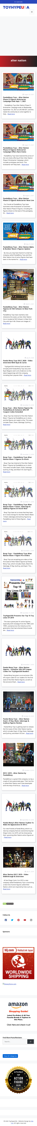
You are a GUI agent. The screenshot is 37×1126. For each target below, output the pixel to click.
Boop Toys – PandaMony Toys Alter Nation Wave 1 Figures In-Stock (17, 458)
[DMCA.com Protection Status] (8, 904)
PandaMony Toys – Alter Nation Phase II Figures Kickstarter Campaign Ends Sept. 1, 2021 (16, 99)
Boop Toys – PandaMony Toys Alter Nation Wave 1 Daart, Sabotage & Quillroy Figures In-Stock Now (17, 506)
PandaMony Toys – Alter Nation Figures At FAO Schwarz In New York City (17, 309)
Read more (11, 114)
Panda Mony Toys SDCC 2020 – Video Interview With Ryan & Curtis (18, 361)
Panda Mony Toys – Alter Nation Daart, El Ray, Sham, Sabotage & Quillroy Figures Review (16, 721)
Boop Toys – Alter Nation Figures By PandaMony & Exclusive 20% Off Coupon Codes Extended (18, 410)
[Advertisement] (18, 36)
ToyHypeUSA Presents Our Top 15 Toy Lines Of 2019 (18, 617)
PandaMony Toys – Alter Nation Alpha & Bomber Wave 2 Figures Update (18, 248)
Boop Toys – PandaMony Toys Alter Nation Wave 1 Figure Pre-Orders (17, 554)
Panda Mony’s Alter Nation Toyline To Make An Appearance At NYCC (18, 824)
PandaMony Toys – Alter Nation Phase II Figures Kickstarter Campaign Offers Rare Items (16, 150)
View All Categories (10, 1056)
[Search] (30, 1041)
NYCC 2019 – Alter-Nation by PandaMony (14, 774)
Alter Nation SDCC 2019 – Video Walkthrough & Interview (15, 875)
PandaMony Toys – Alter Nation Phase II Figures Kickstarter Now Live (18, 199)
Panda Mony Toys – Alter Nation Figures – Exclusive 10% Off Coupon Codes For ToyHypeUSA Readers (17, 669)
